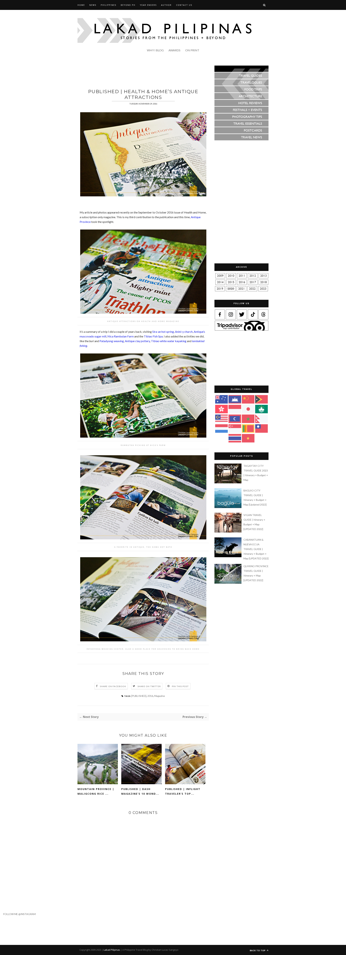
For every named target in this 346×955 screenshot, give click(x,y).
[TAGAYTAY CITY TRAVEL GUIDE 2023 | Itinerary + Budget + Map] (228, 482)
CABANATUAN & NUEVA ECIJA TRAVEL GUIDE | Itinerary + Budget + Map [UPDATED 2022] (256, 549)
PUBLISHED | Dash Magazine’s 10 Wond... (140, 791)
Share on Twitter (149, 686)
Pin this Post (180, 686)
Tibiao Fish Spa (153, 336)
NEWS (92, 5)
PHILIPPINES (108, 5)
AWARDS (174, 50)
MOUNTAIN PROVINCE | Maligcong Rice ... (95, 791)
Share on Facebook (113, 686)
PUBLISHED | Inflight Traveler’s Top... (182, 791)
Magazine (159, 695)
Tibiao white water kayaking (168, 341)
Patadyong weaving (111, 341)
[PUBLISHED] (138, 695)
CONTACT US (184, 5)
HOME (81, 5)
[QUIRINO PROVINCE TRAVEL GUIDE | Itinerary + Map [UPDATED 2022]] (228, 582)
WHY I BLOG (155, 50)
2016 (150, 695)
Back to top (258, 950)
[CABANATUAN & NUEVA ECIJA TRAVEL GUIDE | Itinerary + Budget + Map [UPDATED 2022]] (228, 556)
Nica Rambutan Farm (120, 336)
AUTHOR (166, 5)
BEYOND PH (128, 5)
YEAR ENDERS (148, 5)
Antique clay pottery (137, 341)
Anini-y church (184, 331)
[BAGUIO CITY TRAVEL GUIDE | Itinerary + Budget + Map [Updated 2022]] (228, 507)
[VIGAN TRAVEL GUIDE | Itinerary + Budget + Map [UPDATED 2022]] (228, 531)
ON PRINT (192, 50)
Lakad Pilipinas (112, 949)
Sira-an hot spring (163, 331)
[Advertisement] (143, 74)
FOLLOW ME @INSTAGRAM (18, 914)
